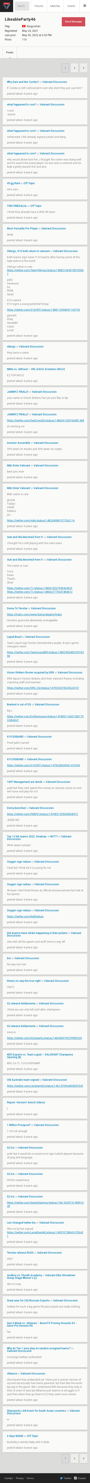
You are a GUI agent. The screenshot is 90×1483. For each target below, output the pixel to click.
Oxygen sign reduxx (19, 861)
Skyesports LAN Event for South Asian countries (37, 1410)
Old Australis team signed (23, 1079)
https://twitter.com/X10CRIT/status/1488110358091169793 (43, 309)
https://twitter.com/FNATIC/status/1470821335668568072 (42, 814)
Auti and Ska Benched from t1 (25, 537)
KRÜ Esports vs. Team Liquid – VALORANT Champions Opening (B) (40, 1056)
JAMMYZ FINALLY (18, 391)
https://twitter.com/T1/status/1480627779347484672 (40, 591)
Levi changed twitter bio (21, 1222)
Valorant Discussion (54, 82)
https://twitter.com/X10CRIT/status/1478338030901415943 (43, 765)
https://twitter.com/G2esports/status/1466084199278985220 (44, 1038)
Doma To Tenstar (17, 608)
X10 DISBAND (15, 736)
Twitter (67, 1478)
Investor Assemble (19, 442)
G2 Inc (11, 1147)
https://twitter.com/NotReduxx (25, 916)
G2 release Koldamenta (21, 1003)
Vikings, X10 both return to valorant (28, 251)
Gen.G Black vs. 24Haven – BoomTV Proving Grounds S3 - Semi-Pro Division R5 (42, 1324)
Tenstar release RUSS (20, 1252)
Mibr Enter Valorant (18, 465)
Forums (39, 6)
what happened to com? (21, 104)
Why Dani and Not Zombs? (23, 82)
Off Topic (29, 183)
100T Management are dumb (24, 781)
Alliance (12, 1373)
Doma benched (16, 808)
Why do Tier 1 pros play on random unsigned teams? (39, 1348)
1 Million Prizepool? (19, 1125)
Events (71, 6)
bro (9, 958)
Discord (82, 1478)
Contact (8, 1478)
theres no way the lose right (24, 980)
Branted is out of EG (19, 704)
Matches (55, 6)
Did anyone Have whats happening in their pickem (37, 933)
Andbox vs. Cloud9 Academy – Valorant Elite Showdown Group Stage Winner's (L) (41, 1276)
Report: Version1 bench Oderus (26, 1102)
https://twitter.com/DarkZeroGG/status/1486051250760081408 (45, 420)
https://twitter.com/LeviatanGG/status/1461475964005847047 (45, 1085)
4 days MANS (15, 1436)
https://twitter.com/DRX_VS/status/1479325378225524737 (43, 688)
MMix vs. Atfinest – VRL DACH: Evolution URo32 (36, 369)
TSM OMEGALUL (17, 205)
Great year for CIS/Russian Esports (28, 1300)
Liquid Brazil (14, 636)
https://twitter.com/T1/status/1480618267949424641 (40, 588)
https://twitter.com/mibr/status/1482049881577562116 (41, 520)
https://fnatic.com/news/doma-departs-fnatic (34, 614)
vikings (11, 346)
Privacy (20, 1478)
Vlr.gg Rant (13, 183)
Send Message (73, 21)
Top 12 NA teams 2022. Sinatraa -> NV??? (32, 836)
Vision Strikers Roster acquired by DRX (30, 672)
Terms (30, 1478)
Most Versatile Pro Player (22, 228)
